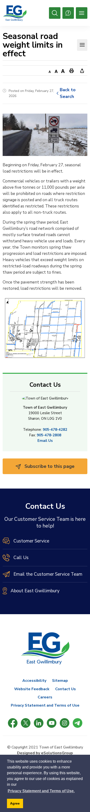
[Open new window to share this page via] (82, 70)
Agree (15, 803)
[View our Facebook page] (13, 723)
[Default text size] (56, 70)
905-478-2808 (49, 435)
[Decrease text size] (49, 70)
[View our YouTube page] (51, 723)
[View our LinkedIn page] (38, 723)
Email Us (45, 440)
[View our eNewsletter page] (77, 723)
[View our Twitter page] (25, 723)
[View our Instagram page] (64, 723)
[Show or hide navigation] (82, 45)
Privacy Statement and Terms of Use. (41, 791)
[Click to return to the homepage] (15, 13)
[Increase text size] (62, 70)
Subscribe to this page (48, 466)
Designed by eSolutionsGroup (45, 753)
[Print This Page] (71, 70)
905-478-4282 (55, 429)
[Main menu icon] (81, 13)
